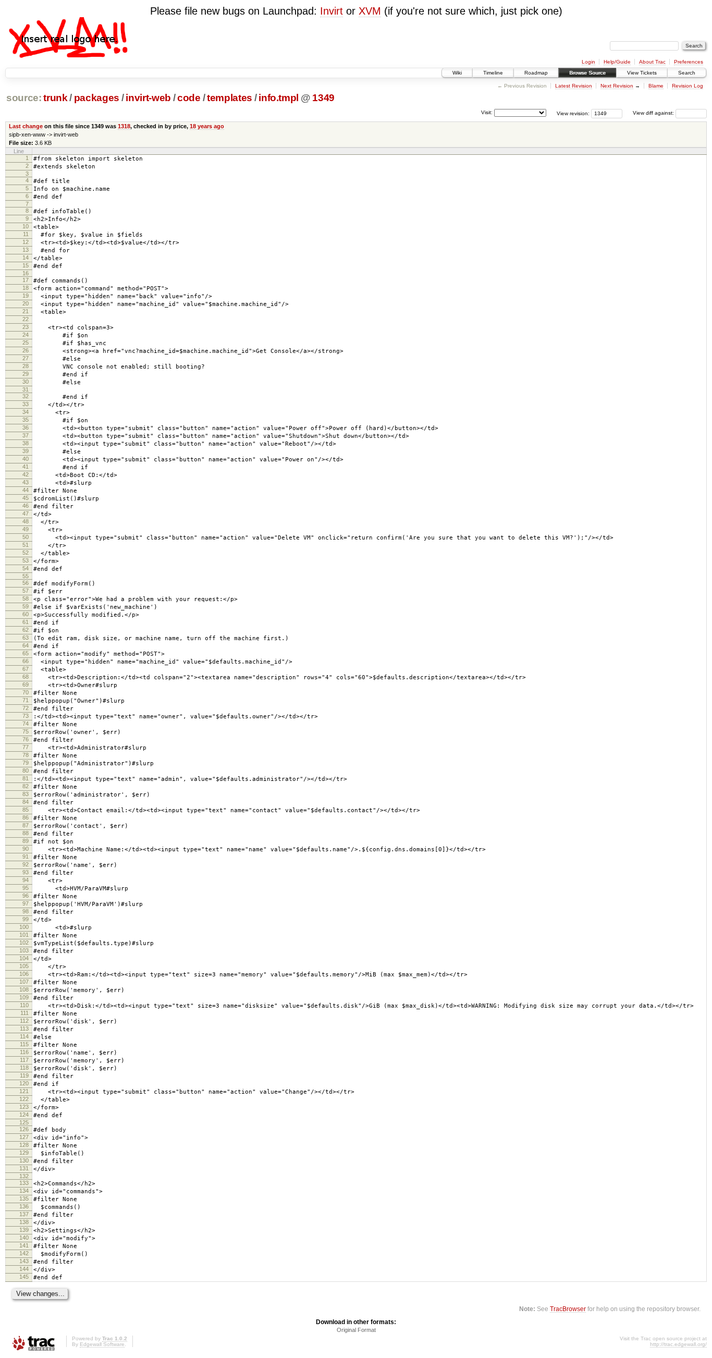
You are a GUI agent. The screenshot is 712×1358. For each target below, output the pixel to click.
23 (25, 327)
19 (25, 295)
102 (24, 942)
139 (24, 1230)
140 (24, 1237)
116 (24, 1052)
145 (24, 1277)
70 (25, 692)
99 (25, 919)
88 (25, 833)
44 (25, 490)
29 (25, 374)
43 (25, 482)
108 (24, 989)
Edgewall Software (102, 1344)
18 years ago (207, 126)
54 (25, 568)
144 (24, 1269)
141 (24, 1245)
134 (24, 1191)
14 (25, 257)
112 (24, 1021)
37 (25, 435)
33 (25, 404)
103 (24, 950)
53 (25, 560)
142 (24, 1253)
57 (25, 591)
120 (24, 1083)
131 (24, 1168)
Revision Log (687, 86)
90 (25, 849)
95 (25, 888)
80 (25, 770)
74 (25, 723)
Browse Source (587, 73)
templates (229, 97)
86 (25, 817)
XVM (370, 11)
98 (25, 911)
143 (24, 1261)
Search (686, 73)
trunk (55, 97)
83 (25, 794)
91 (25, 856)
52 (25, 552)
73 (25, 716)
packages (96, 97)
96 (25, 895)
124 (24, 1114)
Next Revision (616, 86)
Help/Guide (617, 62)
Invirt (331, 11)
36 (25, 427)
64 (25, 645)
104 (24, 958)
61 (25, 622)
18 (25, 288)
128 (24, 1145)
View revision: (573, 113)
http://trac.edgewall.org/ (678, 1344)
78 (25, 755)
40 (25, 459)
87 (25, 825)
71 (25, 700)
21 (25, 311)
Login (588, 62)
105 (24, 966)
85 (25, 809)
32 (25, 396)
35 (25, 420)
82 (25, 786)
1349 (323, 97)
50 (25, 537)
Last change (26, 126)
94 (25, 880)
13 (25, 250)
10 (25, 226)
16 (25, 273)
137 (24, 1214)
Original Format (356, 1330)
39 (25, 451)
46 (25, 506)
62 (25, 630)
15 (25, 265)
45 (25, 498)
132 (24, 1176)
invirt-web (148, 97)
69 (25, 684)
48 (25, 521)
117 (24, 1060)
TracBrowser (568, 1308)
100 (24, 927)
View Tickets (642, 73)
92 (25, 864)
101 (24, 935)
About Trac (652, 62)
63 (25, 637)
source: (24, 97)
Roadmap (536, 73)
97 (25, 903)
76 (25, 739)
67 (25, 669)
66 (25, 661)
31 (25, 389)
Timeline (493, 73)
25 (25, 342)
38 (25, 443)
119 (24, 1075)
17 (25, 280)
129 (24, 1152)
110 (24, 1005)
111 (24, 1013)
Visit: (487, 112)
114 (24, 1036)
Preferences (688, 62)
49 (25, 529)
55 (25, 576)
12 (25, 242)
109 (24, 997)
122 (24, 1099)
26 (25, 350)
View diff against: (654, 113)
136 (24, 1206)
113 (24, 1028)
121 (24, 1091)
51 (25, 545)
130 (24, 1160)
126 (24, 1129)
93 (25, 872)
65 (25, 653)
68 (25, 677)
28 (25, 366)
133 (24, 1183)
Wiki (457, 73)
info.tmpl (279, 97)
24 (25, 335)
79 (25, 763)
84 (25, 802)
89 (25, 841)
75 (25, 731)
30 (25, 381)
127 (24, 1137)
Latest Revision (573, 86)
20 (25, 303)
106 (24, 974)
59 (25, 606)
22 (25, 319)
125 (24, 1122)
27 (25, 358)
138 (24, 1222)
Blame (656, 86)
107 (24, 981)
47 (25, 513)
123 (24, 1107)
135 (24, 1198)
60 (25, 614)
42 (25, 474)
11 (26, 234)
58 (25, 598)
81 (25, 778)
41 (25, 466)
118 (24, 1068)
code (189, 97)
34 (25, 412)
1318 (124, 126)
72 (25, 708)
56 (25, 583)
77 (25, 747)
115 (24, 1044)
